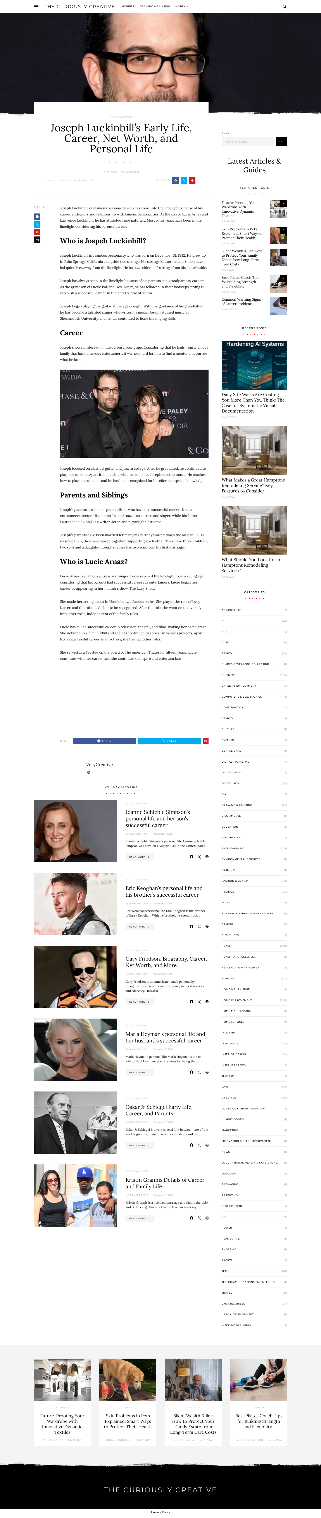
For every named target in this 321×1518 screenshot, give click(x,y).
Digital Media (232, 772)
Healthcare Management (241, 967)
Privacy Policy (160, 1512)
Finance (228, 891)
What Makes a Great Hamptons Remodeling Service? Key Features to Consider (253, 485)
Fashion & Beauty (235, 880)
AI (223, 620)
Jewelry (228, 1075)
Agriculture (231, 610)
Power (227, 1227)
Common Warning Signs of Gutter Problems (241, 301)
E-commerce (231, 815)
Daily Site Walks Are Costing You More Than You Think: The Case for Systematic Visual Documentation (253, 403)
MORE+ (180, 6)
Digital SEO (230, 783)
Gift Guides (230, 935)
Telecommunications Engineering (248, 1282)
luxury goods (233, 1119)
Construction (233, 707)
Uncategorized (233, 1303)
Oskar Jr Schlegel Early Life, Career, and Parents (159, 1110)
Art (224, 631)
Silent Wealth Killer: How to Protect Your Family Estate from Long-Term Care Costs (242, 257)
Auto (225, 642)
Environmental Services (241, 859)
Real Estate (231, 1238)
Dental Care (231, 750)
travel (227, 1292)
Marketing (230, 1130)
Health (227, 945)
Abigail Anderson (119, 1440)
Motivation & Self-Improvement (247, 1140)
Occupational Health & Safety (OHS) (250, 1162)
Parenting (230, 1195)
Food (226, 902)
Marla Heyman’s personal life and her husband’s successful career (165, 1037)
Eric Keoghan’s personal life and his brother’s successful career (164, 891)
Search (225, 133)
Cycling (228, 740)
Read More (137, 857)
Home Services (233, 1021)
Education (230, 826)
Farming (228, 870)
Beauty (227, 653)
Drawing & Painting (155, 6)
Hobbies (128, 6)
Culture (228, 729)
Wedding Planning (236, 1325)
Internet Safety (234, 1065)
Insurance (230, 1043)
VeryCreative (60, 180)
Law (225, 1086)
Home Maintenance (237, 1010)
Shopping (229, 1249)
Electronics (231, 837)
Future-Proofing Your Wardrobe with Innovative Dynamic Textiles (239, 209)
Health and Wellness (239, 956)
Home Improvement (237, 1000)
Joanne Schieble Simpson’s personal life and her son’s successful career (158, 819)
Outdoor (229, 1173)
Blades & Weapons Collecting (245, 664)
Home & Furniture (236, 989)
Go (282, 141)
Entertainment (121, 117)
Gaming (227, 924)
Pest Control (232, 1206)
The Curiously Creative (80, 6)
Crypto (227, 718)
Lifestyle (229, 1097)
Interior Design (234, 1054)
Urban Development (238, 1314)
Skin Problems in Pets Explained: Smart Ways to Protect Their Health (242, 233)
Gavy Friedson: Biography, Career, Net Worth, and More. (166, 962)
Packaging (230, 1184)
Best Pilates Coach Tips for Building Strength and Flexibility (240, 281)
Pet (224, 1216)
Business (229, 675)
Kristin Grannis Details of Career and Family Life (165, 1183)
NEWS (226, 1151)
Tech (225, 1271)
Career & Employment (239, 685)
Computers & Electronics (242, 696)
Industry (229, 1032)
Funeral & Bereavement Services (248, 913)
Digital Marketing (236, 761)
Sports (227, 1260)
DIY (224, 794)
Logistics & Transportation (243, 1108)
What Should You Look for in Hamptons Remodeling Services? (251, 565)
